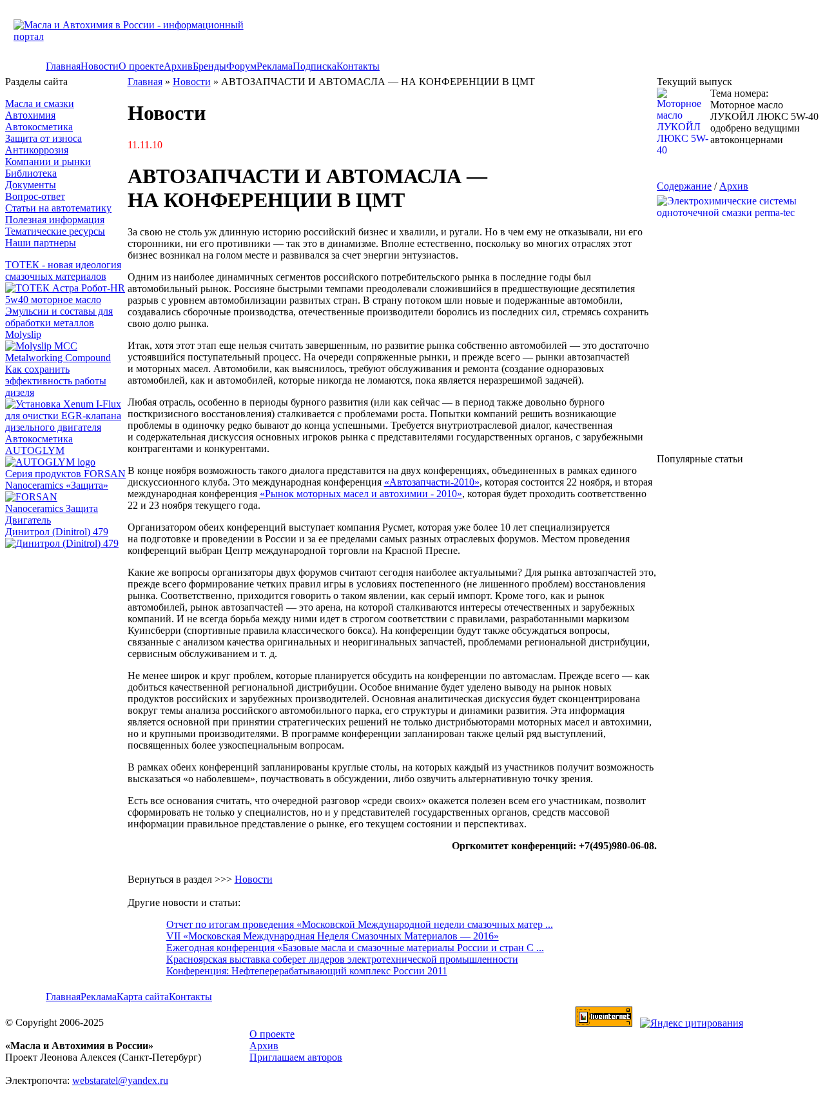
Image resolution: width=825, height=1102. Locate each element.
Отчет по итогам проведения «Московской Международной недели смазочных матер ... (359, 924)
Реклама (275, 66)
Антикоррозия (36, 149)
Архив (178, 66)
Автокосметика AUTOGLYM (39, 444)
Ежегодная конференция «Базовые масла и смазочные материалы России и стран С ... (355, 947)
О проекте (141, 66)
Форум (241, 66)
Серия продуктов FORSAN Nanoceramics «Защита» (65, 479)
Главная (63, 66)
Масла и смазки (39, 103)
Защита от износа (43, 138)
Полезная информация (54, 219)
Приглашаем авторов (295, 1057)
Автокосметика (39, 126)
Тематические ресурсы (55, 231)
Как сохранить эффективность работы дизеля (55, 381)
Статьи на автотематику (58, 207)
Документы (30, 184)
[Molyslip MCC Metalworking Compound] (66, 357)
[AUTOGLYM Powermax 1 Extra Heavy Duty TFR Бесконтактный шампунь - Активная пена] (50, 462)
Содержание (684, 186)
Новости (100, 66)
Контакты (358, 66)
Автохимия (30, 115)
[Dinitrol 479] (65, 543)
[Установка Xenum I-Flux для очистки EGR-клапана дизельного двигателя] (66, 427)
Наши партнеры (40, 242)
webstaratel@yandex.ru (120, 1080)
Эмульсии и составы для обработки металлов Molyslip (59, 323)
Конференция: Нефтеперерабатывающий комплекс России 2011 (306, 970)
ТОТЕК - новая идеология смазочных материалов (63, 270)
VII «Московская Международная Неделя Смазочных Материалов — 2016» (332, 935)
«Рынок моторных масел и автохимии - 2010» (361, 493)
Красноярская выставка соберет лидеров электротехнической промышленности (342, 959)
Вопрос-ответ (35, 196)
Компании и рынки (48, 161)
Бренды (209, 66)
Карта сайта (143, 996)
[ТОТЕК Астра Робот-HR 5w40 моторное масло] (66, 299)
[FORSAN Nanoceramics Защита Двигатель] (66, 508)
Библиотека (31, 173)
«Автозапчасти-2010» (432, 482)
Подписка (314, 66)
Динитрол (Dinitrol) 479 (56, 531)
